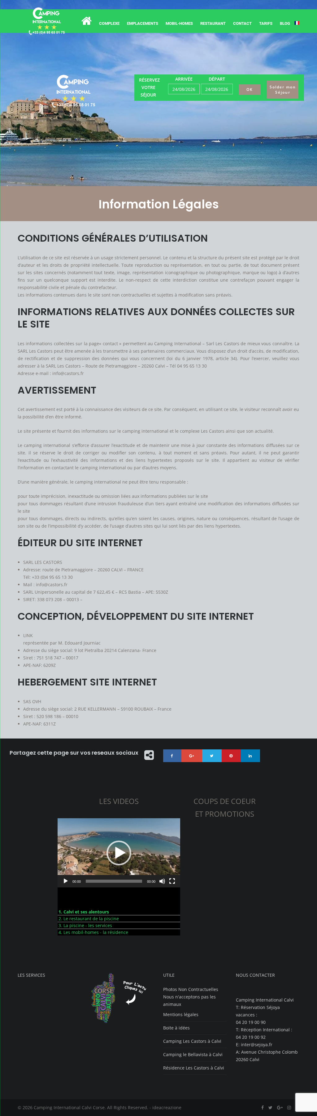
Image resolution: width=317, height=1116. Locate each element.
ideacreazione (166, 1107)
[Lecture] (66, 881)
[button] (118, 853)
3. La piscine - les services (85, 925)
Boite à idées (176, 1028)
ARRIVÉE (184, 79)
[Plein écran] (172, 881)
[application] (119, 852)
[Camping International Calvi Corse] (47, 21)
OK (249, 89)
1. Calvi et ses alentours (84, 912)
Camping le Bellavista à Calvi (193, 1054)
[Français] (296, 23)
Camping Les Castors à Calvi (192, 1041)
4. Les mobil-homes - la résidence (93, 932)
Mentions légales (180, 1014)
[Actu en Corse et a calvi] (122, 1023)
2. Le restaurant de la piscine (89, 919)
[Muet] (162, 881)
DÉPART (217, 79)
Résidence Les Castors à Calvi (193, 1068)
